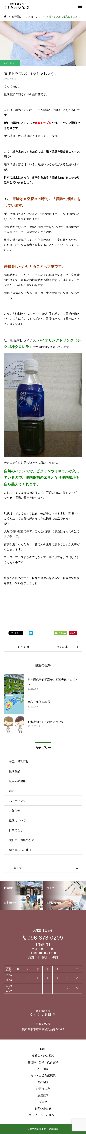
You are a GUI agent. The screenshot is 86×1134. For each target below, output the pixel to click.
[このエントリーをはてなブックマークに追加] (31, 634)
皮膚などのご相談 (43, 1055)
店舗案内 (43, 1095)
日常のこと (16, 830)
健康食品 (14, 771)
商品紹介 (43, 1082)
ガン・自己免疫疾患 (43, 1075)
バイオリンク (10, 63)
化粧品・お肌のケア (21, 840)
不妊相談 (43, 1068)
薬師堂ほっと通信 (20, 850)
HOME (43, 1049)
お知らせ (14, 810)
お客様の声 (43, 1088)
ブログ (43, 1102)
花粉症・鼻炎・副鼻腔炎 (43, 1062)
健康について (17, 820)
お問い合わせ (43, 1108)
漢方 (12, 791)
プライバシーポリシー (43, 1115)
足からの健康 (17, 781)
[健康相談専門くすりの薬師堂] (16, 6)
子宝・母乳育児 (19, 761)
